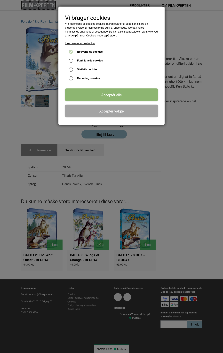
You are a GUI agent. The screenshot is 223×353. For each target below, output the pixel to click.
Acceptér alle (111, 94)
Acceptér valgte (111, 110)
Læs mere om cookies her (80, 43)
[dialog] (111, 176)
